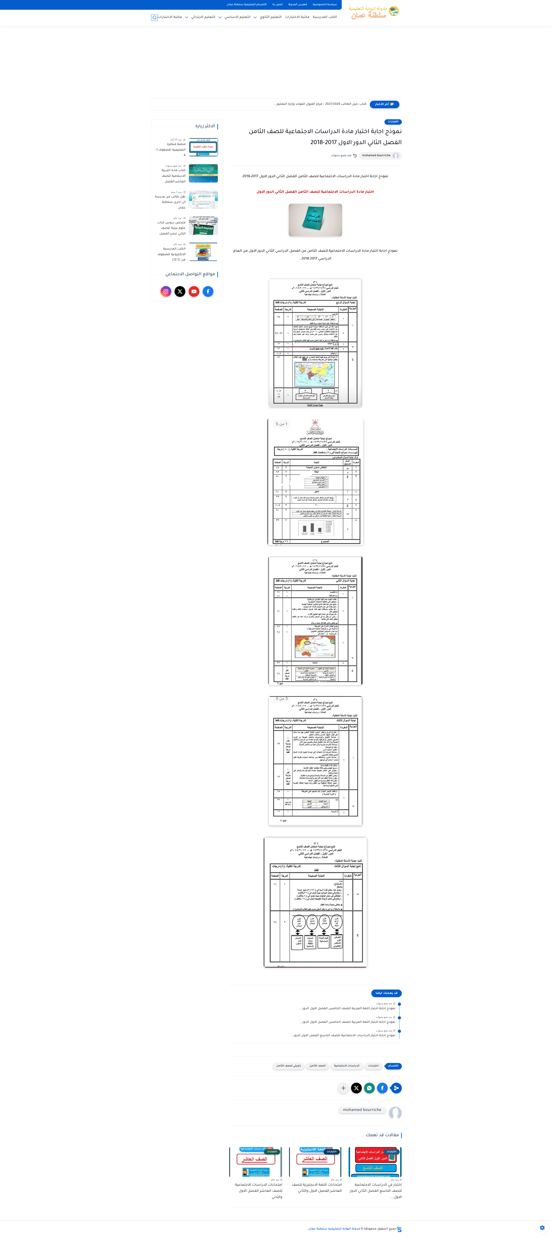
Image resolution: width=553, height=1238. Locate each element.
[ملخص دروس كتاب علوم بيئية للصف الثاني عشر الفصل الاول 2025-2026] (203, 225)
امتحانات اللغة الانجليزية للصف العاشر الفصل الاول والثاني (317, 1188)
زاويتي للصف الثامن (288, 1066)
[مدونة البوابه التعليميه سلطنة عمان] (373, 13)
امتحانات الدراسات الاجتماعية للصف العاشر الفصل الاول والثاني (258, 1191)
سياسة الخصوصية (325, 4)
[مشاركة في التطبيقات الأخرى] (343, 1088)
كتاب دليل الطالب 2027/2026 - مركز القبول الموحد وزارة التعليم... (320, 104)
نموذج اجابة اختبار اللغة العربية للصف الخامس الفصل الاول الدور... (347, 1008)
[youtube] (194, 291)
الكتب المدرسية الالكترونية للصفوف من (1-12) (171, 254)
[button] (382, 1088)
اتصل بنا (277, 4)
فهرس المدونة (297, 4)
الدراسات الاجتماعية (346, 1066)
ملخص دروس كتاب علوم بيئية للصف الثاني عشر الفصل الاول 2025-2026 (171, 229)
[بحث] (154, 17)
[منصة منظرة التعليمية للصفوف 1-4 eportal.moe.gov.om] (203, 147)
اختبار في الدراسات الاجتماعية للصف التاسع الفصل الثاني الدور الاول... (376, 1191)
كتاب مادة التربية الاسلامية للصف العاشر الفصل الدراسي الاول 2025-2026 (171, 177)
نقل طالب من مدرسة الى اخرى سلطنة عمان (170, 202)
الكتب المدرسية (325, 17)
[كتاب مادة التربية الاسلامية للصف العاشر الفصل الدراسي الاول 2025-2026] (203, 173)
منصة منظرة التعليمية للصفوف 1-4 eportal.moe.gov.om (170, 151)
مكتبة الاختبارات (297, 17)
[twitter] (180, 291)
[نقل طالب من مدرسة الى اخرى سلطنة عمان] (203, 200)
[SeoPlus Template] (399, 1229)
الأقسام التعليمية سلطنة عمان (247, 4)
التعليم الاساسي (237, 17)
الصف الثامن (318, 1066)
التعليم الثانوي (271, 17)
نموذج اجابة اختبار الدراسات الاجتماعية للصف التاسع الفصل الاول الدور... (343, 1036)
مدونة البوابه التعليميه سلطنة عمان (334, 1229)
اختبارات (393, 121)
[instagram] (165, 291)
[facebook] (208, 291)
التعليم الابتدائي (203, 17)
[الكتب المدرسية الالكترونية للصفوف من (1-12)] (203, 252)
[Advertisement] (276, 65)
